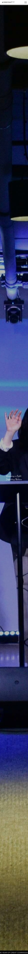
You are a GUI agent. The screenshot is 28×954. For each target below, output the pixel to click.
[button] (25, 2)
